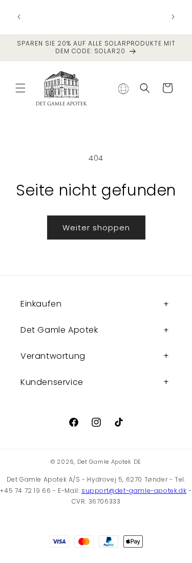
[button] (20, 88)
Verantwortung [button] (53, 356)
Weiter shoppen (96, 227)
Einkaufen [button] (40, 304)
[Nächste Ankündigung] (173, 17)
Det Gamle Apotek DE (109, 462)
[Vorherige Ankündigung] (19, 17)
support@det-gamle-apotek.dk (133, 490)
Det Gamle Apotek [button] (59, 330)
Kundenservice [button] (51, 382)
